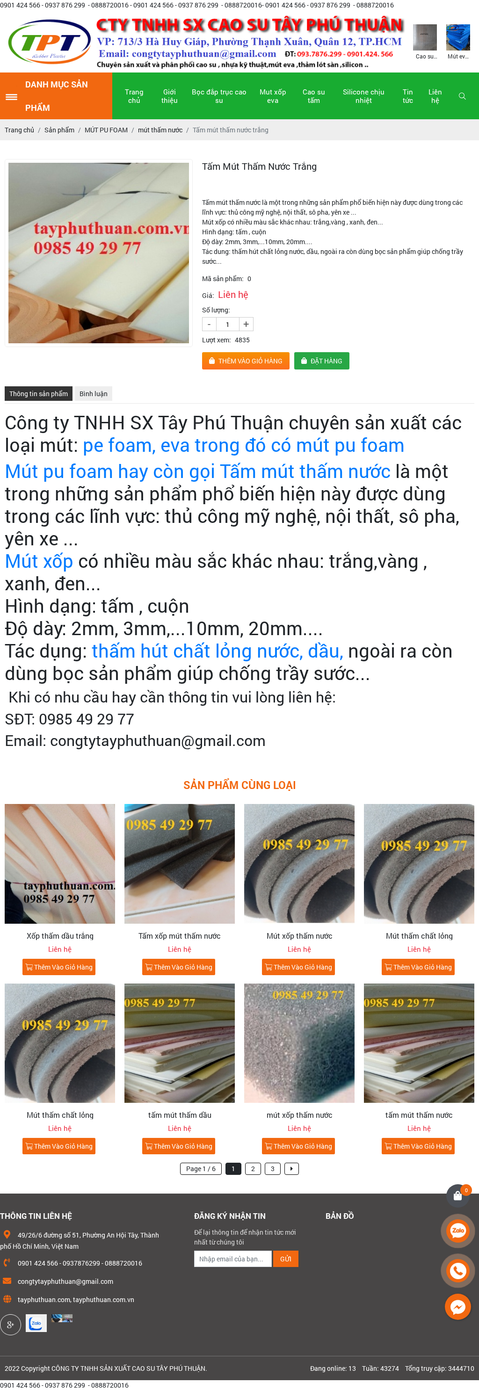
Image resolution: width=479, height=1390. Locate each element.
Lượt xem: (216, 339)
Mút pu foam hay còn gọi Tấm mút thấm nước (198, 470)
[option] (425, 41)
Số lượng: (216, 309)
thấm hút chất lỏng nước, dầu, (217, 650)
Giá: (208, 295)
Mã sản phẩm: (223, 278)
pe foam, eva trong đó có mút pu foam (246, 444)
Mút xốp (39, 560)
